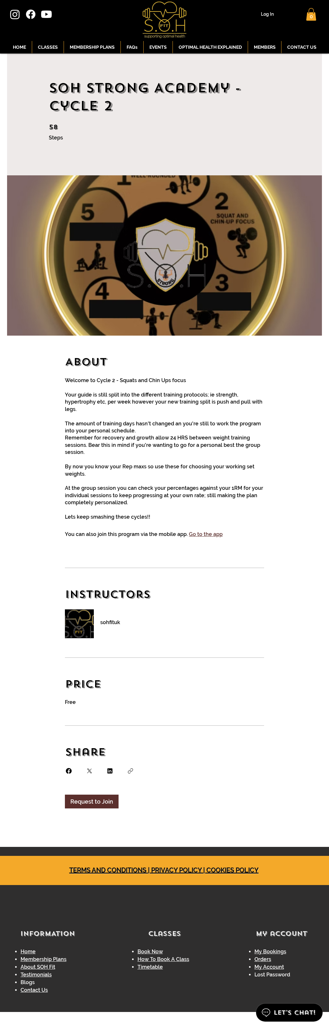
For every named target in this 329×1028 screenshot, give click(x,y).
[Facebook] (30, 14)
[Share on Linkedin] (110, 771)
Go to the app (206, 534)
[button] (311, 14)
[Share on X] (89, 771)
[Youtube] (46, 14)
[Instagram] (15, 14)
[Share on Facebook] (69, 771)
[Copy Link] (130, 771)
